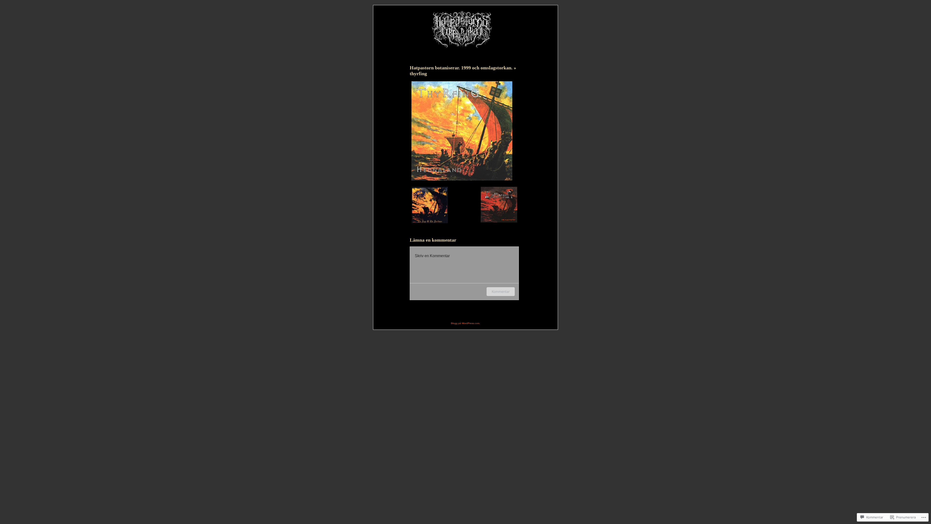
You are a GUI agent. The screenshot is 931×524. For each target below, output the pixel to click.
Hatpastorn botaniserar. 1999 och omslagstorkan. (462, 67)
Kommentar (501, 291)
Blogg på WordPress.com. (465, 323)
